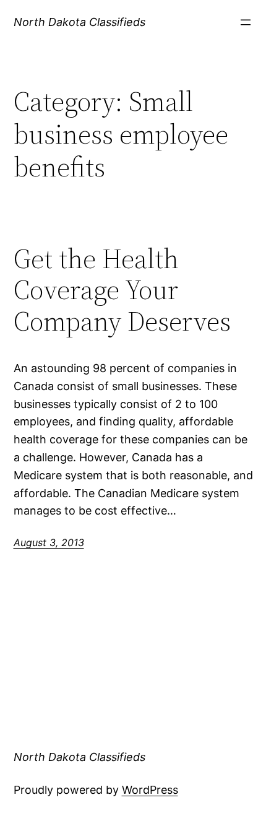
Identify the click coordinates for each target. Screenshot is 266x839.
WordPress (150, 789)
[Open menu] (245, 22)
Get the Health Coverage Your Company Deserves (122, 290)
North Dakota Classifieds (79, 21)
